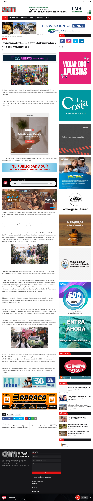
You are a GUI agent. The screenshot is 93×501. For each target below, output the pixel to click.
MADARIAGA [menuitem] (24, 18)
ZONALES (9, 35)
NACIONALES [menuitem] (40, 18)
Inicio (4, 35)
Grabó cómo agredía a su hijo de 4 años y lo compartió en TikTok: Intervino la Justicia (77, 418)
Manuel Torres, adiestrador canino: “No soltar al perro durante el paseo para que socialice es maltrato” (79, 389)
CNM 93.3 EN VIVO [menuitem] (13, 18)
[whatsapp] (88, 1)
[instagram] (86, 1)
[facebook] (83, 1)
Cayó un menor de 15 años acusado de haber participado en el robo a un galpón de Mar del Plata (79, 406)
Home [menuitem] (4, 18)
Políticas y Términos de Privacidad (37, 482)
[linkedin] (81, 41)
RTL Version (4, 1)
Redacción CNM (7, 50)
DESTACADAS (10, 414)
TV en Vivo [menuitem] (49, 18)
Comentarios (65, 446)
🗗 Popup (84, 497)
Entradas (64, 444)
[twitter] (90, 1)
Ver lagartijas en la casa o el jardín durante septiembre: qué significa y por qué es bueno (78, 425)
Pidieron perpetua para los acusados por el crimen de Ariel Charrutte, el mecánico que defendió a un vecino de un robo (79, 397)
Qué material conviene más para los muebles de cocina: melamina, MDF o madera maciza (78, 432)
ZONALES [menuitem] (32, 18)
